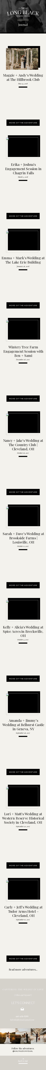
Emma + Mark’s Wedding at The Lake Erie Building (23, 259)
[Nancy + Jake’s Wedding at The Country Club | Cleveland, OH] (22, 424)
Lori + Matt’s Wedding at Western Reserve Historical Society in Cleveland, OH (23, 817)
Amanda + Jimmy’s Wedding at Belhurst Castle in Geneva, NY (23, 724)
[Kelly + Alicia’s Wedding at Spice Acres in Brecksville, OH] (22, 611)
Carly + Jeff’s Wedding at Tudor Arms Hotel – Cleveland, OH (23, 911)
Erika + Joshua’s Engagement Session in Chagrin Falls (23, 168)
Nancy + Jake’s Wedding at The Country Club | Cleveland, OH (23, 444)
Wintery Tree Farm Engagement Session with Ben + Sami (23, 351)
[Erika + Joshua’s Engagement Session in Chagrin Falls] (22, 148)
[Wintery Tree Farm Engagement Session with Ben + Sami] (22, 331)
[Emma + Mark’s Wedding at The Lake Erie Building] (22, 241)
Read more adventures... (23, 969)
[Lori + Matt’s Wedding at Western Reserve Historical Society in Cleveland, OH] (22, 797)
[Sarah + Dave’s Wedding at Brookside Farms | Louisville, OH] (22, 517)
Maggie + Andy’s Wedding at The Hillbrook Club (23, 77)
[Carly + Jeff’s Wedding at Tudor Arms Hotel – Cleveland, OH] (22, 891)
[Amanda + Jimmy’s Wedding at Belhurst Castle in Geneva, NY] (22, 704)
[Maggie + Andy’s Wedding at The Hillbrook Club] (22, 59)
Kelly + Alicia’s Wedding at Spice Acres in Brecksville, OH (23, 631)
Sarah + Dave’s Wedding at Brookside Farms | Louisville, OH (23, 537)
